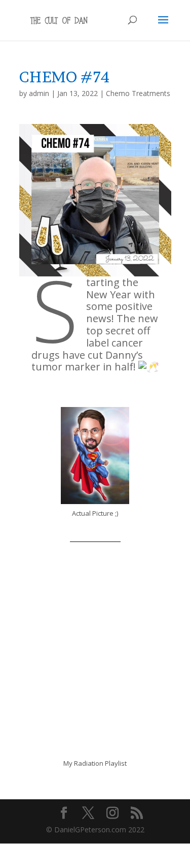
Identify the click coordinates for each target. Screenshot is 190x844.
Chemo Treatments (138, 93)
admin (39, 93)
